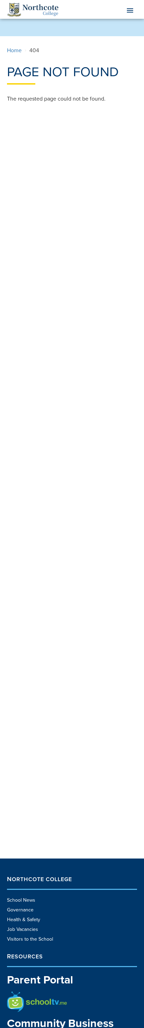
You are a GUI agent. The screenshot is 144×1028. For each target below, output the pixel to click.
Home (14, 50)
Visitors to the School (30, 939)
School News (21, 900)
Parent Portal (40, 980)
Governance (20, 910)
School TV (18, 995)
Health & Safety (23, 920)
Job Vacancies (22, 929)
